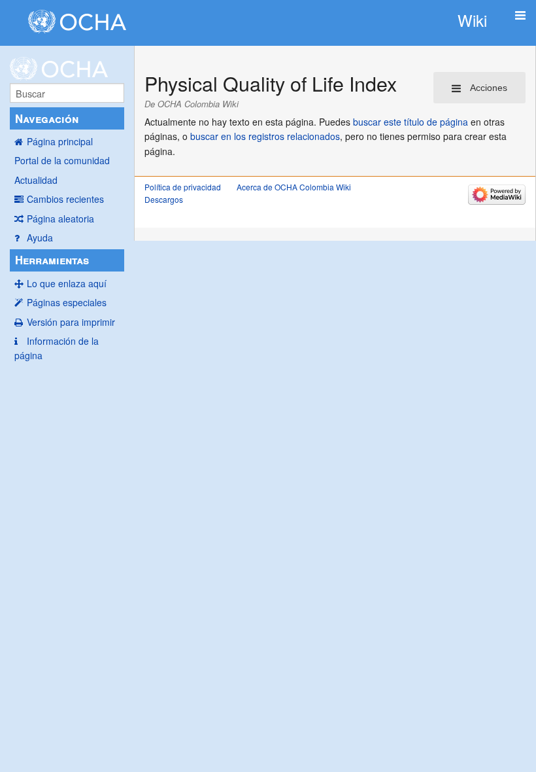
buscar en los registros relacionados (265, 136)
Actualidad (36, 179)
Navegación (46, 118)
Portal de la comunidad (62, 160)
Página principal (60, 141)
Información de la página (56, 348)
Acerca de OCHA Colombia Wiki (294, 186)
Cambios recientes (65, 198)
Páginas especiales (67, 302)
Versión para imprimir (71, 321)
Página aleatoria (60, 218)
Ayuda (40, 237)
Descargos (163, 199)
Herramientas (52, 260)
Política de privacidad (182, 186)
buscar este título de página (410, 121)
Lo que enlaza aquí (67, 283)
